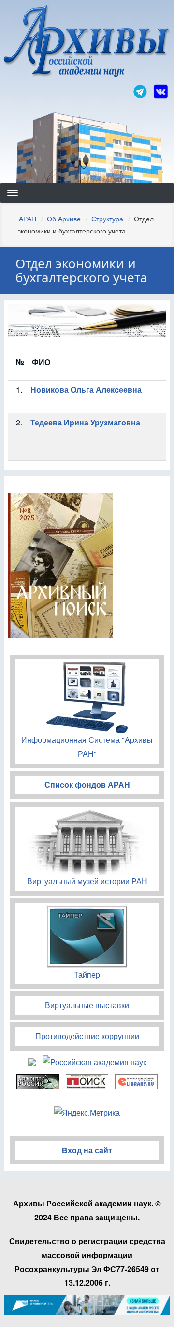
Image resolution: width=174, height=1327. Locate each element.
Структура (107, 218)
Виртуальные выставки (87, 1005)
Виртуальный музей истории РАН (87, 881)
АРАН (27, 218)
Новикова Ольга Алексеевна (86, 389)
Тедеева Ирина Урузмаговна (85, 422)
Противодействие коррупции (87, 1035)
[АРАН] (87, 42)
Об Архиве (64, 218)
